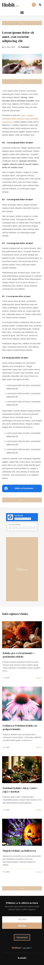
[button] (40, 5)
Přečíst (5, 622)
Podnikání (25, 47)
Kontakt (22, 957)
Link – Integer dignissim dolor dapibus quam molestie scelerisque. (20, 118)
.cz (22, 947)
